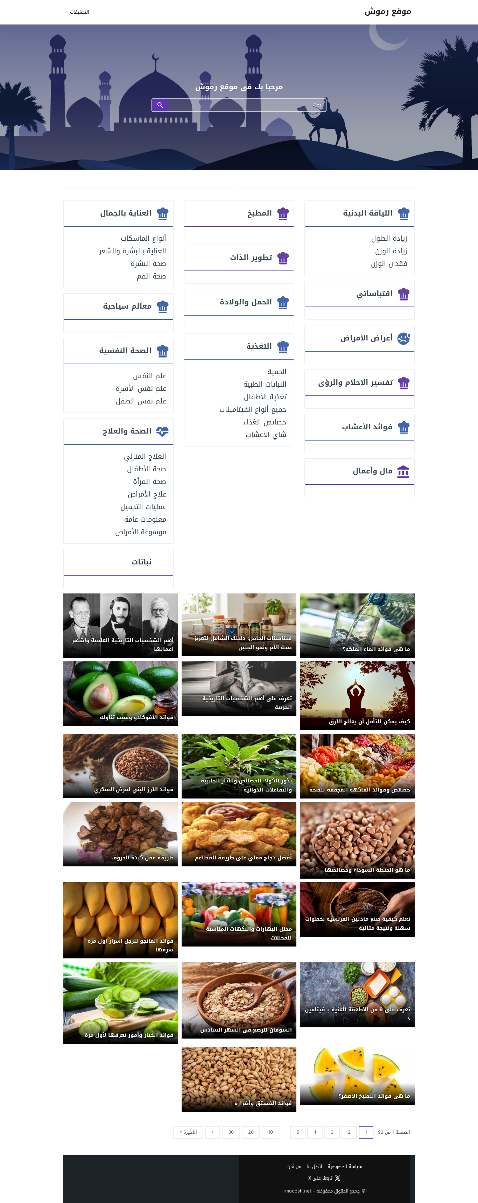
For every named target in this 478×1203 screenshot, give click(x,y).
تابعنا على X (320, 1178)
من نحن (294, 1167)
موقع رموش (388, 12)
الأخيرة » (188, 1132)
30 (231, 1132)
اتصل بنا (314, 1167)
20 (251, 1132)
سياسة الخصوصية (345, 1167)
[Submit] (160, 105)
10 (270, 1132)
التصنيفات (79, 12)
